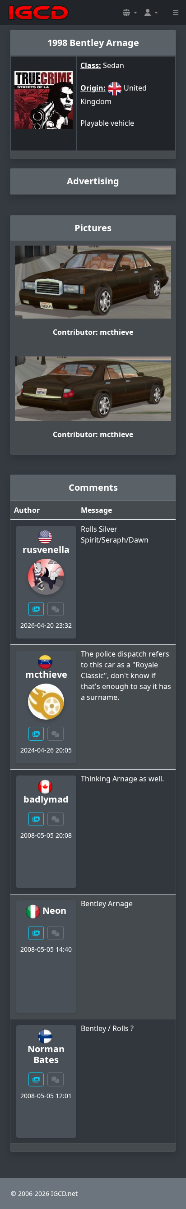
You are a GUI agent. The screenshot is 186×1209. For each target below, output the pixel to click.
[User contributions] (36, 609)
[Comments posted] (55, 609)
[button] (130, 13)
